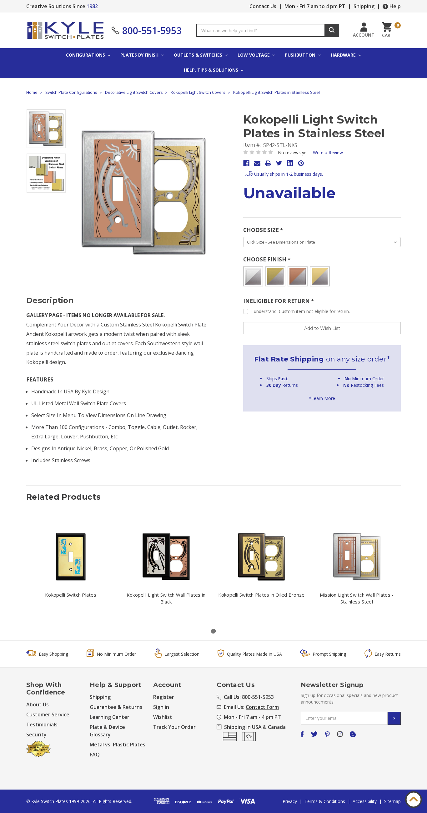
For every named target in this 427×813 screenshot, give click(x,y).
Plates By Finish (140, 55)
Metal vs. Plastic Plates (117, 744)
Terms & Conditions (324, 801)
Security (36, 734)
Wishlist (162, 717)
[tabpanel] (70, 566)
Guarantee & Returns (116, 707)
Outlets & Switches (199, 55)
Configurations (86, 55)
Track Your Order (174, 727)
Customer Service (47, 714)
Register (163, 697)
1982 (92, 6)
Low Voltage (254, 55)
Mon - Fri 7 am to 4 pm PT (314, 6)
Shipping (364, 6)
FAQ (95, 754)
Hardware (344, 55)
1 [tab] (213, 631)
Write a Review (328, 152)
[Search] (331, 30)
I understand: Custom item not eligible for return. (300, 311)
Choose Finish (266, 259)
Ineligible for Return (278, 301)
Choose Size (263, 230)
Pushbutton (301, 55)
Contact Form (262, 707)
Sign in (161, 707)
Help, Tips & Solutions (211, 70)
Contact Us (262, 6)
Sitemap (392, 801)
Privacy (290, 801)
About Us (37, 704)
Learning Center (109, 717)
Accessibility (365, 801)
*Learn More (322, 398)
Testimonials (42, 724)
